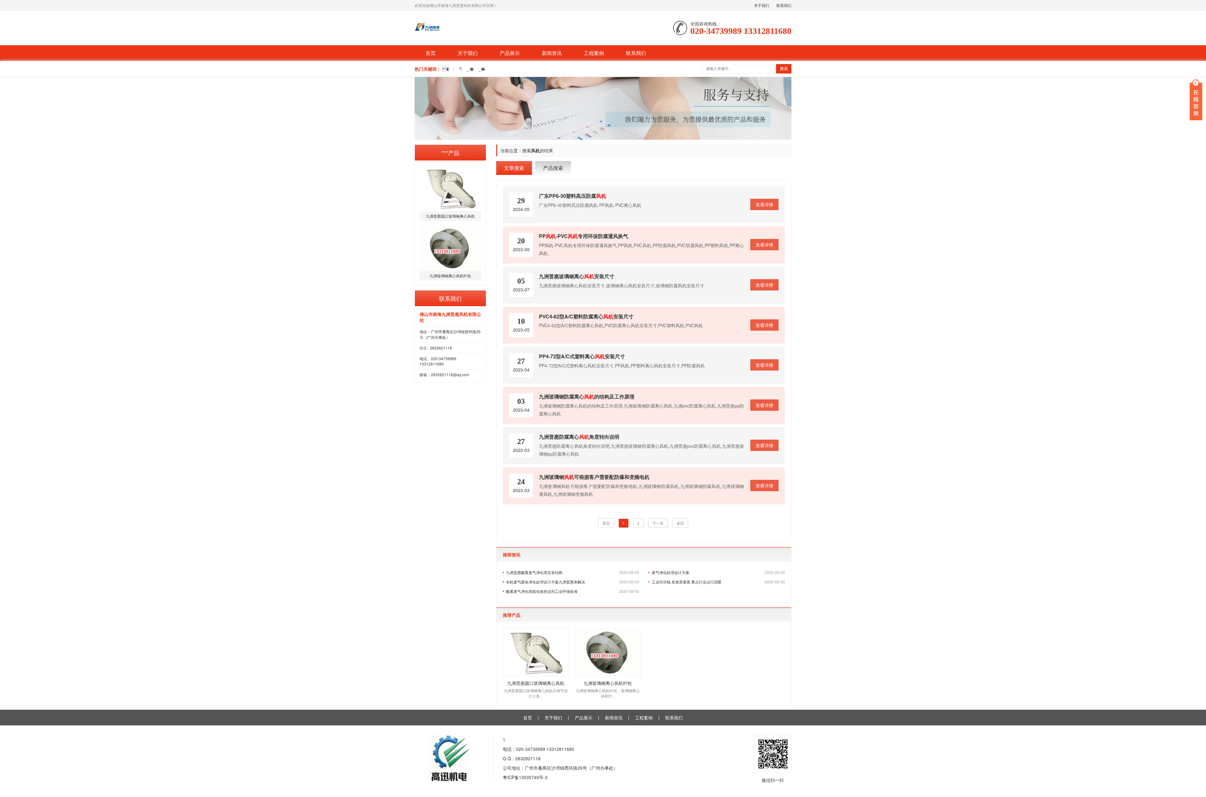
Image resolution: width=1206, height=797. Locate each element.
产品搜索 (553, 167)
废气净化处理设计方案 (718, 572)
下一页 (658, 523)
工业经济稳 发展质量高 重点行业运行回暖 (718, 581)
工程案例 (594, 53)
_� (470, 69)
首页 (431, 53)
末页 (680, 523)
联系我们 (783, 5)
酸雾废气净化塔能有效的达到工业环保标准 (572, 591)
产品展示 (510, 53)
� (445, 69)
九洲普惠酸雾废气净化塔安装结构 (572, 572)
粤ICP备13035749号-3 (525, 777)
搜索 (784, 68)
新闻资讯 (552, 53)
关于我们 (761, 5)
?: (461, 69)
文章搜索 (514, 167)
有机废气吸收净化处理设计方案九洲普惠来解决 (572, 581)
